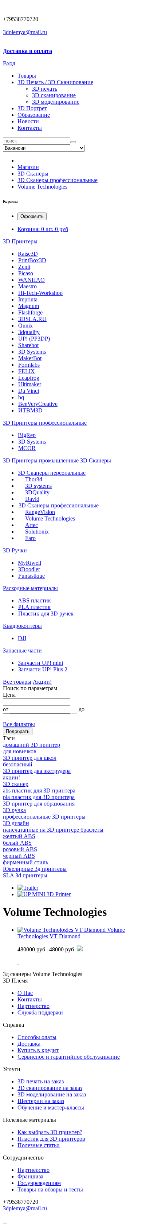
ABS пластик (34, 600)
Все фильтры (19, 724)
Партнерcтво (33, 1006)
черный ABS (19, 856)
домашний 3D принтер (31, 745)
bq (21, 397)
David (32, 499)
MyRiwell (29, 563)
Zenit (24, 267)
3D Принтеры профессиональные (45, 423)
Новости (28, 121)
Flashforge (30, 312)
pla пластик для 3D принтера (39, 797)
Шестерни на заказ (40, 1101)
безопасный (17, 764)
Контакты (29, 128)
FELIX (26, 371)
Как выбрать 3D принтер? (49, 1132)
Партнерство (33, 1170)
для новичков (19, 751)
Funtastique (31, 576)
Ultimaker (29, 384)
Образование (33, 115)
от (5, 709)
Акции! (42, 682)
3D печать (44, 89)
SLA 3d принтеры (25, 875)
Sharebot (28, 345)
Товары (26, 76)
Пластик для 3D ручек (46, 613)
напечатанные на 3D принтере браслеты (53, 830)
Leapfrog (28, 378)
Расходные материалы (30, 588)
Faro (30, 538)
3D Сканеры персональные (52, 473)
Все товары (17, 682)
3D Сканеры (32, 173)
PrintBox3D (32, 260)
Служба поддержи (40, 1012)
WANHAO (31, 280)
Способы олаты (36, 1037)
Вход (9, 63)
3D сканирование (54, 95)
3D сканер (15, 784)
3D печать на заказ (40, 1081)
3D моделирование (55, 102)
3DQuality (37, 492)
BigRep (27, 435)
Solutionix (37, 531)
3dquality (29, 332)
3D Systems (32, 352)
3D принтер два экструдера (37, 771)
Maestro (27, 286)
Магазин (28, 167)
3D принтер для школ (29, 758)
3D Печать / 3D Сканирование (55, 82)
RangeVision (40, 512)
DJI (22, 638)
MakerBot (30, 358)
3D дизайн (16, 823)
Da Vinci (28, 391)
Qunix (25, 325)
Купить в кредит (38, 1050)
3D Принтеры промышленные (41, 460)
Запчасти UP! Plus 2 (42, 669)
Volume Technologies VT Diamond (71, 933)
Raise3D (28, 254)
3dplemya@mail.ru (25, 32)
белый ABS (17, 843)
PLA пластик (34, 607)
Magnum (28, 306)
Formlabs (29, 365)
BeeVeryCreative (38, 404)
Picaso (25, 273)
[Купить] (18, 962)
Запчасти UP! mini (40, 663)
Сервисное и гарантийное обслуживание (68, 1057)
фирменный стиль (25, 862)
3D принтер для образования (39, 803)
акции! (11, 777)
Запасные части (22, 650)
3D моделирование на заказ (51, 1094)
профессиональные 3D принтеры (44, 817)
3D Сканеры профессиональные (57, 180)
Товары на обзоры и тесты (50, 1189)
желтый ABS (19, 836)
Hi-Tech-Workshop (40, 293)
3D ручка (14, 810)
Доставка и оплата (27, 51)
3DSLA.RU (32, 319)
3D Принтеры (20, 241)
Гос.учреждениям (39, 1183)
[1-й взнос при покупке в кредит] (80, 949)
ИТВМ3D (30, 410)
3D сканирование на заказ (49, 1088)
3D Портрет (32, 108)
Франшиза (30, 1176)
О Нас (25, 993)
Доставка (28, 1044)
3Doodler (29, 569)
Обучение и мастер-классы (50, 1107)
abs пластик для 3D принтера (39, 790)
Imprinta (28, 299)
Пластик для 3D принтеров (51, 1139)
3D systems (38, 486)
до (81, 709)
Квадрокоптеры (22, 626)
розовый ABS (20, 849)
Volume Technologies (42, 187)
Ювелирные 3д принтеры (35, 869)
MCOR (27, 448)
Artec (31, 525)
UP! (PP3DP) (34, 338)
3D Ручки (15, 550)
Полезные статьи (38, 1145)
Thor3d (33, 479)
